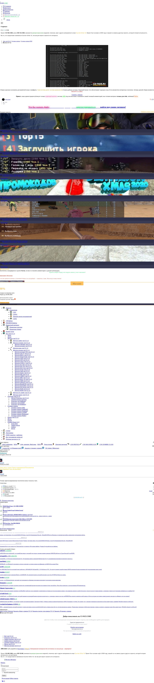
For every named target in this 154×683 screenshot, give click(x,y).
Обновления (13, 310)
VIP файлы (9, 321)
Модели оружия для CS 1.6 (21, 350)
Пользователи (8, 9)
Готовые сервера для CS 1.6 (12, 642)
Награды (7, 13)
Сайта (15, 318)
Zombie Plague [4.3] (13, 422)
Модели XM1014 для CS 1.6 (23, 382)
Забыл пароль (14, 678)
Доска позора (48, 444)
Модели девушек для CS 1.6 (23, 344)
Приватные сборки (15, 329)
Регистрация (5, 678)
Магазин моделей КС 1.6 (12, 14)
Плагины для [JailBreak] (18, 401)
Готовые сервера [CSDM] (19, 412)
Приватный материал (12, 325)
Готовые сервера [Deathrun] (23, 264)
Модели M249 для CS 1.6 (22, 390)
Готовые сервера (16, 41)
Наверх (3, 662)
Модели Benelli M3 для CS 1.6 (24, 384)
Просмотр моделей (61, 444)
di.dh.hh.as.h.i (79, 497)
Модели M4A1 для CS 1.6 (22, 355)
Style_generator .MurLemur (30, 444)
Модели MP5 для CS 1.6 (22, 377)
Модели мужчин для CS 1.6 (23, 346)
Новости (8, 308)
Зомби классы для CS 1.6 (11, 641)
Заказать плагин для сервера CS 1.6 (43, 611)
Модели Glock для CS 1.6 (22, 361)
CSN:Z (15, 314)
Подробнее (4, 134)
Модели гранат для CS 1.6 (21, 395)
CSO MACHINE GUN (89, 444)
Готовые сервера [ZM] (26, 41)
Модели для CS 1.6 (13, 338)
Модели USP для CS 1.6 (22, 360)
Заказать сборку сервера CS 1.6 (22, 611)
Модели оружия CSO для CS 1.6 (24, 352)
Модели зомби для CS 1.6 (21, 340)
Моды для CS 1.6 (9, 644)
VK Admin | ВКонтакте (52, 448)
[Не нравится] (151, 99)
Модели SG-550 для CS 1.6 (23, 365)
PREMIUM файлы (11, 323)
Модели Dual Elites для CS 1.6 (24, 385)
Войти (4, 675)
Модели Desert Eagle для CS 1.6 (24, 356)
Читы (9, 335)
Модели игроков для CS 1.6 (21, 343)
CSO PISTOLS (75, 444)
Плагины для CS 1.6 (13, 396)
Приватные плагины (15, 327)
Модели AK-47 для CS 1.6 (23, 353)
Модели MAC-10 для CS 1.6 (23, 379)
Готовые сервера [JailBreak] (19, 409)
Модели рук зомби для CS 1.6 (22, 392)
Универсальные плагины (19, 399)
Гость (8, 20)
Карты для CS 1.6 (12, 417)
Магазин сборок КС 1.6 (11, 16)
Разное (9, 420)
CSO (4, 197)
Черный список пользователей (22, 316)
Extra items (14, 423)
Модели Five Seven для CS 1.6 (24, 387)
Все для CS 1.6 (7, 41)
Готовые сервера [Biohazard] (19, 414)
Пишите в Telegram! (17, 281)
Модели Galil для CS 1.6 (22, 371)
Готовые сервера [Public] (23, 131)
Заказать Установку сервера (62, 611)
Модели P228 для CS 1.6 (22, 389)
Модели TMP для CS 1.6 (22, 381)
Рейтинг (7, 11)
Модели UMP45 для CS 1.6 (23, 376)
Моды (9, 419)
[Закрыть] (2, 23)
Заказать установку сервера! (33, 448)
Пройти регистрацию (77, 627)
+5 (152, 99)
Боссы (13, 428)
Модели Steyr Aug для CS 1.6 (23, 368)
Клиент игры (10, 331)
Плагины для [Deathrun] (18, 404)
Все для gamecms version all (14, 437)
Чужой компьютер (9, 672)
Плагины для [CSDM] (18, 403)
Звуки (9, 337)
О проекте (7, 6)
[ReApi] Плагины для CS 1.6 (20, 398)
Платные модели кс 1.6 (13, 439)
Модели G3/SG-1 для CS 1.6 (23, 363)
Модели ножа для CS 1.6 (20, 348)
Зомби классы (15, 425)
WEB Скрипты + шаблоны (14, 435)
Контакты (7, 8)
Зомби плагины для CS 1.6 (12, 639)
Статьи (8, 430)
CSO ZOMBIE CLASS (106, 444)
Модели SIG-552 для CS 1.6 (23, 366)
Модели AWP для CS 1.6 (22, 358)
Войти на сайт (77, 634)
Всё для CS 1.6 (8, 636)
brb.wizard (7, 99)
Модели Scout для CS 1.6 (22, 369)
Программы (9, 433)
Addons (13, 427)
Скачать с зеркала (77, 94)
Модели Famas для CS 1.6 (22, 373)
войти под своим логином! (113, 107)
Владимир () (24, 649)
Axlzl (150, 491)
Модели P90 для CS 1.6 (22, 374)
